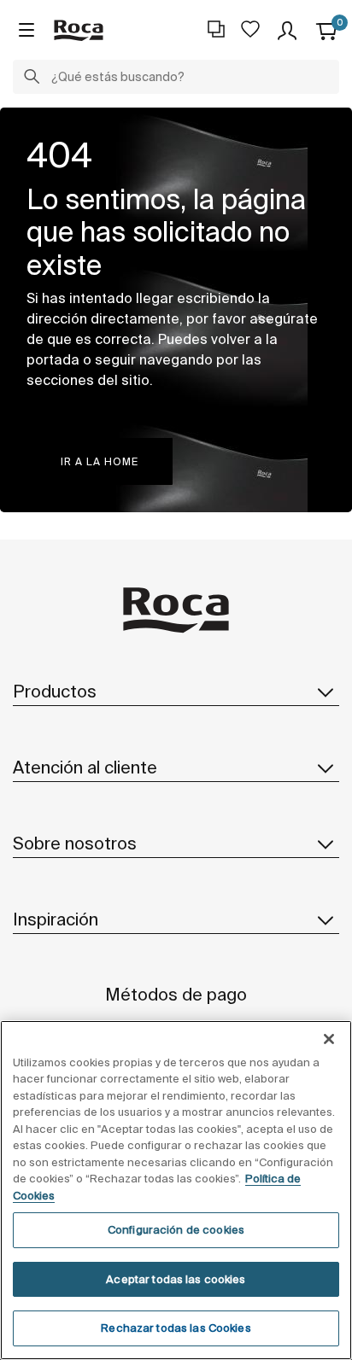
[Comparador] (216, 29)
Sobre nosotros (75, 843)
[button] (31, 78)
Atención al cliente (85, 767)
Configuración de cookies (176, 1229)
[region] (176, 1190)
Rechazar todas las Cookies (175, 1328)
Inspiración (55, 919)
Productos (55, 691)
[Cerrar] (329, 1039)
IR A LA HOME (99, 461)
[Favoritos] (250, 29)
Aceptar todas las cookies (175, 1279)
